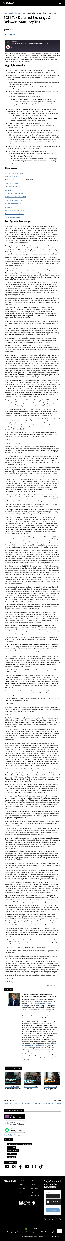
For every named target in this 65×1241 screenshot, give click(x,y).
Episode (10, 13)
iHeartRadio (8, 1135)
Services (21, 1180)
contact (21, 1192)
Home (5, 13)
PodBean (17, 1135)
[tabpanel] (32, 1083)
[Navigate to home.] (8, 3)
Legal (33, 1232)
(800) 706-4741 (35, 1195)
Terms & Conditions (43, 1232)
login (33, 1192)
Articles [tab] (27, 1068)
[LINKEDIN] (7, 1167)
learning (34, 1184)
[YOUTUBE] (27, 1167)
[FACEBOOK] (20, 1167)
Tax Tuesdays (12, 1154)
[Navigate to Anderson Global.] (32, 1229)
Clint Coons (17, 13)
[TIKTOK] (41, 1167)
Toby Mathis (11, 1157)
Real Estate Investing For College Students (48, 1103)
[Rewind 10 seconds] (12, 48)
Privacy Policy (11, 1232)
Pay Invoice (54, 1232)
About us (22, 1184)
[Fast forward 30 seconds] (18, 48)
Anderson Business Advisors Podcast (19, 1144)
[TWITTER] (14, 1167)
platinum (22, 1188)
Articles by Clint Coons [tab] (14, 1068)
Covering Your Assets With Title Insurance (17, 1103)
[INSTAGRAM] (34, 1167)
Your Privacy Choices (24, 1232)
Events (33, 1180)
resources (34, 1188)
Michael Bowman (13, 1151)
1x (15, 48)
